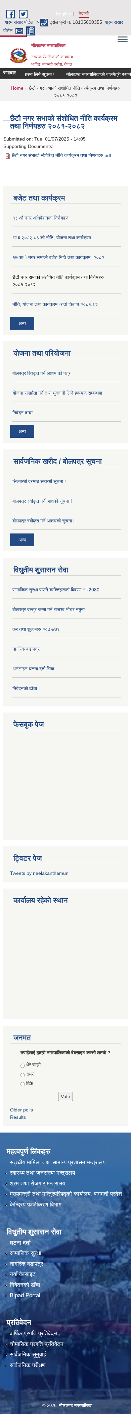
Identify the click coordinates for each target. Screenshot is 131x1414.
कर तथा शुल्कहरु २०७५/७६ (36, 629)
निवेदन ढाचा (22, 412)
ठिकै (29, 1083)
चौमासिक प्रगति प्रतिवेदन (36, 1344)
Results (18, 1117)
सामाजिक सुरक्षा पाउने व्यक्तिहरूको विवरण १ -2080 (55, 589)
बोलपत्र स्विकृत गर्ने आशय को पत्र (41, 373)
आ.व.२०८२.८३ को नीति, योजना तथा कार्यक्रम (51, 237)
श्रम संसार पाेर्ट (17, 22)
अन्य (22, 323)
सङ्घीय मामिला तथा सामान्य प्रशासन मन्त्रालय (57, 1162)
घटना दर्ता (20, 1243)
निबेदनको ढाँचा (24, 688)
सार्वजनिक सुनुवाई (28, 1354)
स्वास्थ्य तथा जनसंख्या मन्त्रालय (42, 1173)
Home (17, 88)
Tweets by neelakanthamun (39, 873)
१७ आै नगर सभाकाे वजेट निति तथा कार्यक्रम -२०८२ (58, 257)
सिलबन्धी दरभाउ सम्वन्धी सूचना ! (39, 481)
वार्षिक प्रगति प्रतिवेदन (33, 1333)
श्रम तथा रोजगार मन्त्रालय (37, 1183)
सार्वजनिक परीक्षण (27, 1365)
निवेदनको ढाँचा (25, 1285)
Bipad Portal (25, 1295)
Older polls (21, 1109)
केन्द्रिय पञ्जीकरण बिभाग (35, 1204)
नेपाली (84, 13)
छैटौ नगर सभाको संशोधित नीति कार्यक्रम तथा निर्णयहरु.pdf (61, 155)
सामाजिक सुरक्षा (25, 1253)
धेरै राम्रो (33, 1064)
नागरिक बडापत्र (26, 649)
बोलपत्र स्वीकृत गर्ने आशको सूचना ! (42, 501)
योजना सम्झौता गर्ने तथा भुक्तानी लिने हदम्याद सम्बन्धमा (57, 393)
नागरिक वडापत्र (26, 1264)
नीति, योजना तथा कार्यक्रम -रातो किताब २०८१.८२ (55, 304)
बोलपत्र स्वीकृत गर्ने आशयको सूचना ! (43, 520)
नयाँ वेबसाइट (23, 1274)
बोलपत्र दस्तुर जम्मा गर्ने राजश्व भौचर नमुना (48, 609)
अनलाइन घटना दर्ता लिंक (33, 668)
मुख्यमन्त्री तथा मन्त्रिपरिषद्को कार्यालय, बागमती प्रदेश (66, 1194)
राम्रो (30, 1074)
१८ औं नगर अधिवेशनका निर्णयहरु (40, 218)
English (63, 13)
